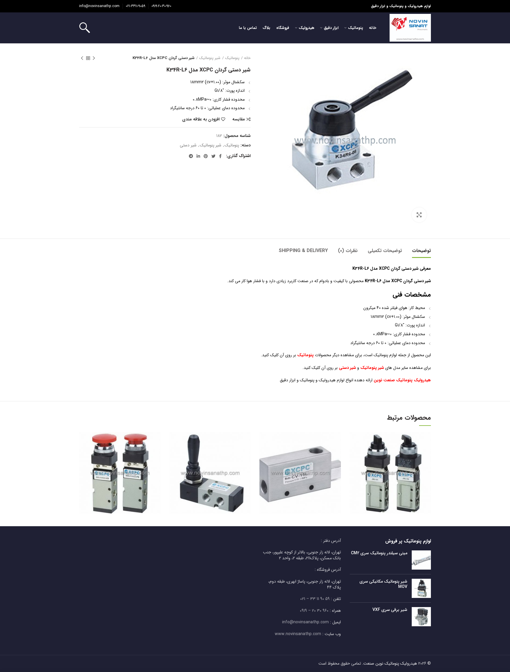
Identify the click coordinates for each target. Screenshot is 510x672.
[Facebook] (220, 156)
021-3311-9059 (135, 6)
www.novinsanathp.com (298, 634)
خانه (247, 58)
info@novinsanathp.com (99, 6)
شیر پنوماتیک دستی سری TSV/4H (210, 464)
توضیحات (421, 250)
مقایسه (238, 119)
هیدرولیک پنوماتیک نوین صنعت (390, 663)
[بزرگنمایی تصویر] (419, 214)
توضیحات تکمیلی (385, 250)
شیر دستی (188, 145)
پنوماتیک (232, 58)
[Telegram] (191, 156)
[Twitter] (213, 156)
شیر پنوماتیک (209, 58)
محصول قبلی (94, 58)
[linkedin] (198, 156)
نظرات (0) (348, 250)
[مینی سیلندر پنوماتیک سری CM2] (421, 560)
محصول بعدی (82, 58)
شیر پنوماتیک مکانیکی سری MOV (383, 584)
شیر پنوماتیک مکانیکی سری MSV (120, 464)
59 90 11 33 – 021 (315, 599)
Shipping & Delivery (303, 250)
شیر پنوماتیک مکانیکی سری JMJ (390, 464)
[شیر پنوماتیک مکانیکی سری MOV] (421, 588)
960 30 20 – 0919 (314, 610)
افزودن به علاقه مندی (201, 119)
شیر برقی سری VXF (389, 609)
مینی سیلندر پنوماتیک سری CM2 (379, 553)
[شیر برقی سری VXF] (421, 616)
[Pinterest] (206, 156)
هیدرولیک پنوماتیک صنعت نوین (402, 380)
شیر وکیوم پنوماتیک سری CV (300, 464)
